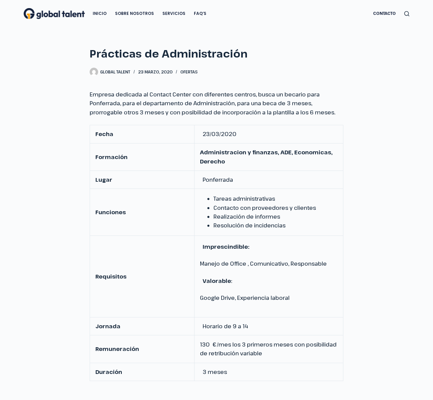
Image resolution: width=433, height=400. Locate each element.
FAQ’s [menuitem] (200, 13)
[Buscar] (406, 13)
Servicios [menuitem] (173, 13)
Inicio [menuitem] (100, 13)
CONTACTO (384, 13)
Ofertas (189, 71)
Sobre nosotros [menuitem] (134, 13)
